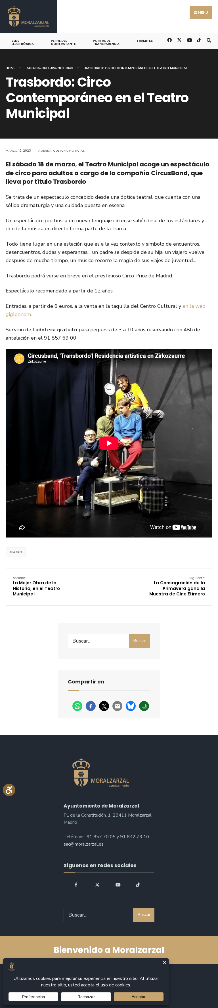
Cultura (48, 68)
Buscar (139, 640)
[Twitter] (97, 885)
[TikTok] (199, 40)
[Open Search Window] (209, 40)
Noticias (65, 68)
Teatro (15, 552)
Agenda (33, 68)
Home (10, 68)
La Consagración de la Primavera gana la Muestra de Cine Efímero (177, 586)
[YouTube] (117, 885)
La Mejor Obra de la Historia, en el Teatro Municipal (36, 586)
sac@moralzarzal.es (84, 844)
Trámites (145, 40)
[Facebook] (77, 885)
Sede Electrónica (22, 42)
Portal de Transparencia (106, 42)
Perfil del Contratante (63, 42)
